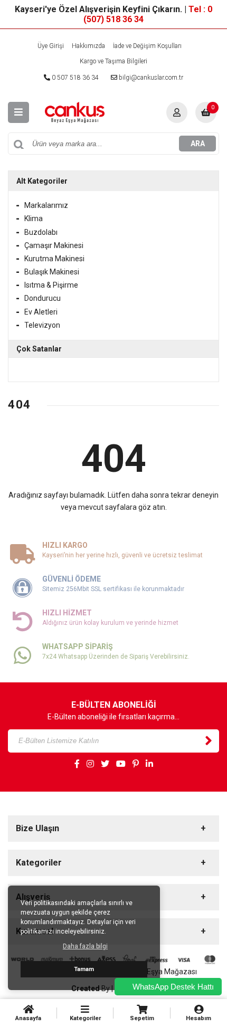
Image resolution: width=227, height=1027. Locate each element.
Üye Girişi (50, 46)
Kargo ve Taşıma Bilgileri (113, 61)
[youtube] (121, 764)
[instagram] (90, 764)
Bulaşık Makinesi (51, 272)
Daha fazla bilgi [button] (85, 946)
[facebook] (77, 764)
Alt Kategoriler (42, 181)
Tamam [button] (84, 969)
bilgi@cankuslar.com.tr (150, 77)
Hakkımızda (88, 46)
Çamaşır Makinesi (53, 245)
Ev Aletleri (41, 312)
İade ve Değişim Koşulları (147, 46)
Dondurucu (42, 298)
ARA (198, 143)
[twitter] (105, 764)
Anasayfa (28, 1018)
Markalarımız (46, 205)
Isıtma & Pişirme (51, 285)
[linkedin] (149, 764)
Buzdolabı (41, 232)
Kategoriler (85, 1018)
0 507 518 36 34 (74, 77)
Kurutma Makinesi (54, 258)
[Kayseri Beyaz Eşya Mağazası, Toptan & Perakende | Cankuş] (75, 112)
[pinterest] (135, 764)
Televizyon (42, 325)
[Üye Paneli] (176, 112)
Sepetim (142, 1018)
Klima (33, 218)
